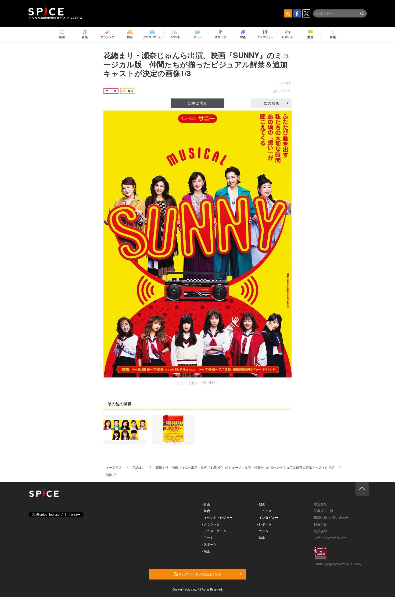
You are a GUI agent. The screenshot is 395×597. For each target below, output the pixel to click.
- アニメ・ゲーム (214, 530)
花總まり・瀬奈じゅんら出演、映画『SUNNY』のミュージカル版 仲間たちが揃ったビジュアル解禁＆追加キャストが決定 (245, 467)
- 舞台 (206, 510)
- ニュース (264, 510)
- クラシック (211, 524)
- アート (207, 537)
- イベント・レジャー (217, 517)
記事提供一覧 (323, 510)
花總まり (138, 467)
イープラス (114, 467)
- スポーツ (209, 544)
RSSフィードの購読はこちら (199, 574)
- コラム (262, 530)
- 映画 (206, 551)
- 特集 (261, 537)
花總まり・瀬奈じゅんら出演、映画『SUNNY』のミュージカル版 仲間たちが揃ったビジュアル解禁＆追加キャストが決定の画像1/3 (196, 64)
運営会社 (320, 503)
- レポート (264, 524)
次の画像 (271, 103)
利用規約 (320, 530)
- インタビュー (267, 517)
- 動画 (261, 503)
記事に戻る (197, 103)
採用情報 (320, 524)
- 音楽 (206, 503)
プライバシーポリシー (330, 537)
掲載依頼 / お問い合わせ (331, 517)
